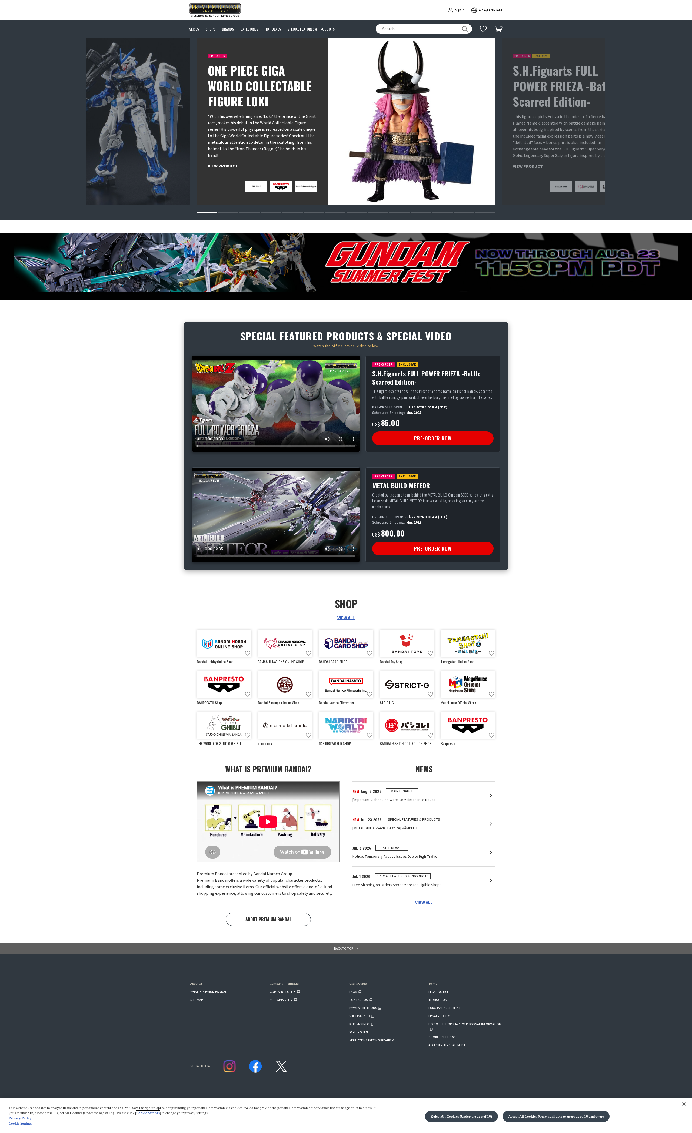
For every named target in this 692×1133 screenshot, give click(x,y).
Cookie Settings (148, 1113)
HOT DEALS (273, 29)
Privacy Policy (20, 1118)
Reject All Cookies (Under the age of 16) (461, 1116)
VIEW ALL (346, 618)
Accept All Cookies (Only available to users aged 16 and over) (556, 1116)
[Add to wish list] (247, 653)
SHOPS (210, 29)
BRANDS (228, 29)
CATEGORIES (249, 29)
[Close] (684, 1104)
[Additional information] (483, 29)
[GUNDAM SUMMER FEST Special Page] (346, 262)
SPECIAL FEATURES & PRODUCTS (311, 29)
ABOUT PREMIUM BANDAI (268, 919)
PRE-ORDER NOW (433, 438)
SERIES (194, 29)
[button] (207, 212)
